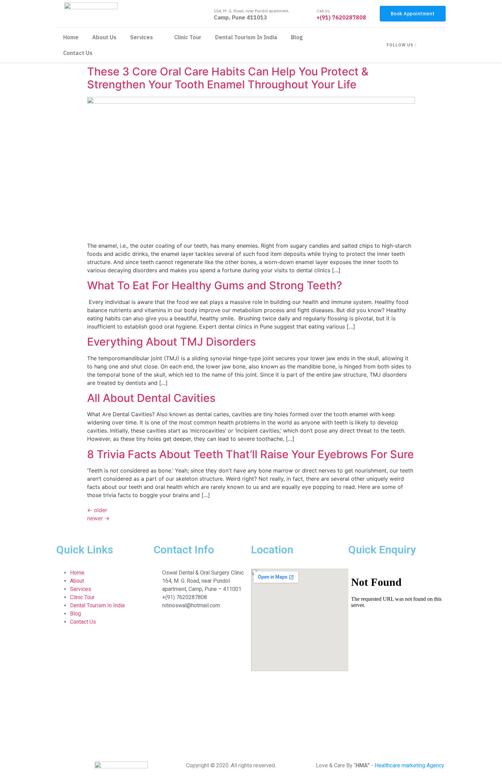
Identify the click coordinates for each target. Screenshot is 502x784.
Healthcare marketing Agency (409, 765)
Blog (297, 37)
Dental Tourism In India (246, 37)
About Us (104, 37)
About (77, 581)
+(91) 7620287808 (341, 17)
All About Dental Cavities (151, 398)
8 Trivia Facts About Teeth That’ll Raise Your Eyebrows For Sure (250, 454)
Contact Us (78, 52)
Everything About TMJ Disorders (171, 341)
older (97, 510)
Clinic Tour (187, 37)
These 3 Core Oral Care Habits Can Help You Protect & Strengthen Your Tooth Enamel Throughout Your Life (227, 78)
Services (141, 37)
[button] (413, 13)
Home (71, 37)
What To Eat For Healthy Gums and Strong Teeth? (214, 285)
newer (98, 518)
